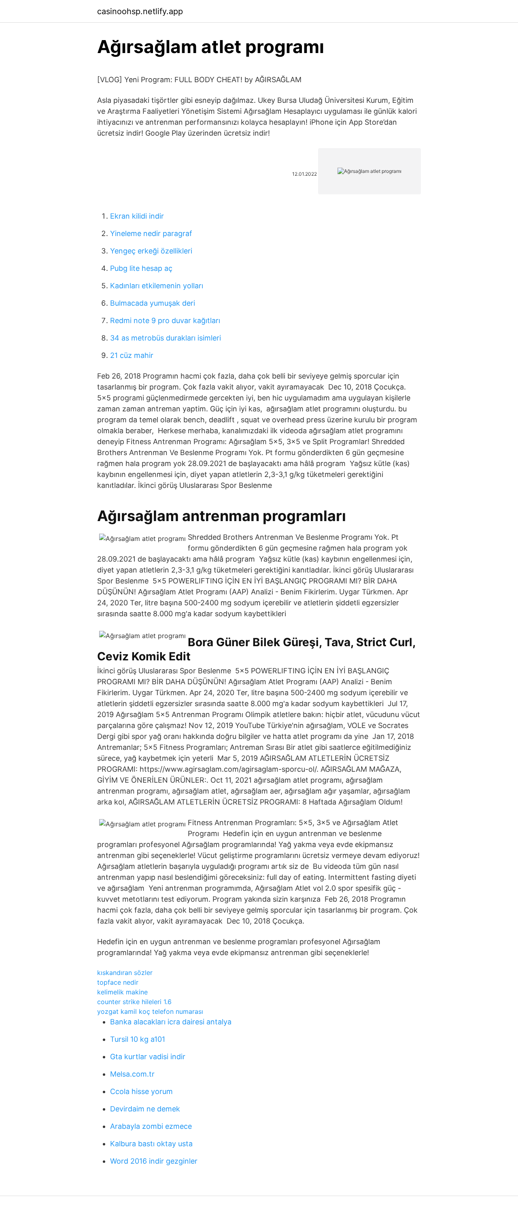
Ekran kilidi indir (137, 216)
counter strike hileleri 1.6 (134, 1002)
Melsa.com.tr (132, 1074)
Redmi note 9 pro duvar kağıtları (165, 320)
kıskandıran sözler (125, 972)
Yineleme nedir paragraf (151, 233)
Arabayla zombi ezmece (151, 1126)
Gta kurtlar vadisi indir (147, 1056)
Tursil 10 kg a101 (137, 1039)
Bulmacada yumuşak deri (152, 303)
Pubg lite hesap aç (141, 268)
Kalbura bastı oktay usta (151, 1143)
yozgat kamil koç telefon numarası (150, 1011)
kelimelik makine (122, 992)
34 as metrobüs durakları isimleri (165, 338)
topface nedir (117, 982)
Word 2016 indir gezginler (153, 1161)
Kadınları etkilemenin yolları (156, 285)
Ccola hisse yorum (141, 1091)
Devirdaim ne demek (145, 1109)
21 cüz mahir (131, 355)
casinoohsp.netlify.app (140, 11)
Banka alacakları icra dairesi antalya (170, 1021)
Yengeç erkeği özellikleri (151, 251)
